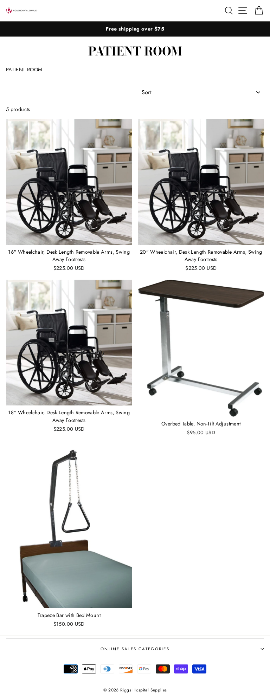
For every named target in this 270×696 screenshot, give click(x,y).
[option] (135, 29)
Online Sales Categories (135, 649)
